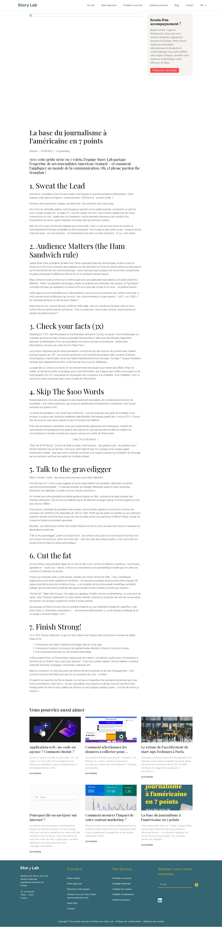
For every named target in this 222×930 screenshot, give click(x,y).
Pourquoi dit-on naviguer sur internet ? (53, 817)
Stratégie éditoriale (121, 883)
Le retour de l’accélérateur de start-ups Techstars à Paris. (164, 749)
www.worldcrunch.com (77, 897)
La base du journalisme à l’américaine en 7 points (161, 817)
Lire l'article (35, 773)
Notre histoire (73, 878)
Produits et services (122, 878)
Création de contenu (122, 889)
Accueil (90, 5)
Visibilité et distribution (123, 894)
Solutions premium (158, 5)
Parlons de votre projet (165, 70)
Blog (177, 5)
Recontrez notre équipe (78, 889)
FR (201, 5)
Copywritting (62, 151)
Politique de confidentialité (128, 921)
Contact (189, 5)
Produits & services (133, 5)
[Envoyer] (196, 885)
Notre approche (108, 5)
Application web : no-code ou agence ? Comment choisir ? (52, 749)
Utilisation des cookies (153, 921)
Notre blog (72, 903)
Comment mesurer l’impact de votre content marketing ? (109, 817)
